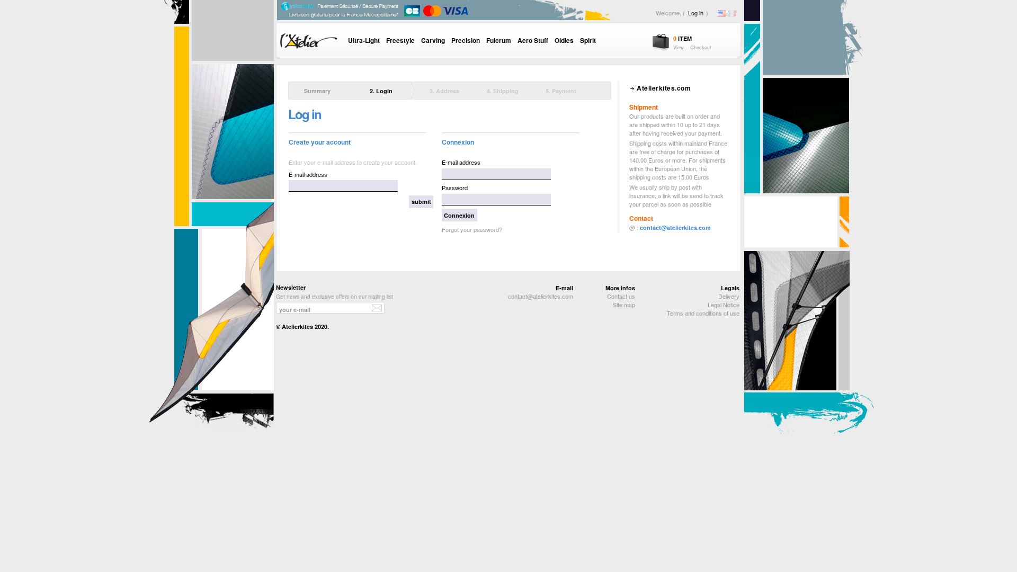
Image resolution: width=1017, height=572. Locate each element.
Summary (317, 91)
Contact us (621, 296)
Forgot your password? (472, 229)
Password (455, 187)
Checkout (700, 47)
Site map (624, 304)
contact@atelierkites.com (675, 227)
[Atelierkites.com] (327, 51)
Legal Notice (723, 304)
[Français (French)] (732, 14)
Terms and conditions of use (703, 313)
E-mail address (308, 174)
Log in (695, 12)
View (678, 47)
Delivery (728, 296)
